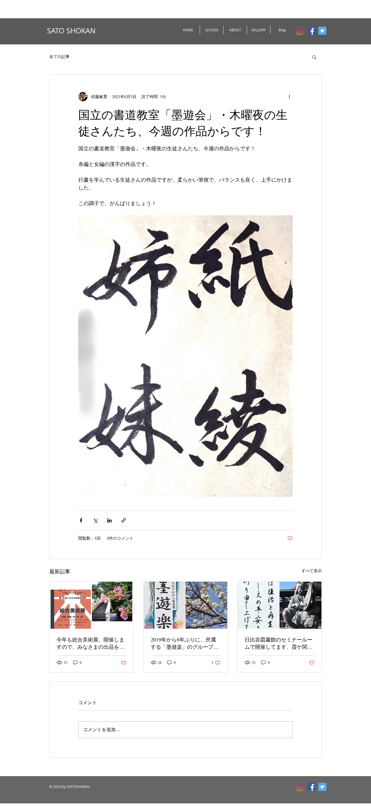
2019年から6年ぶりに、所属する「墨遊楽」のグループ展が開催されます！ (185, 643)
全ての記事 (59, 57)
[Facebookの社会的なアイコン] (311, 31)
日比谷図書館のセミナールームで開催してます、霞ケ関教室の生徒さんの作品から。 (278, 643)
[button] (314, 57)
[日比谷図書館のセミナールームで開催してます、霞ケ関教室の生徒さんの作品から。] (279, 605)
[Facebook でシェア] (81, 520)
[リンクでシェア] (123, 520)
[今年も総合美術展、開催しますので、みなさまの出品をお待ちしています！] (91, 605)
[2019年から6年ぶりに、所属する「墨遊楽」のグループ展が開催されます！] (186, 605)
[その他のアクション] (289, 96)
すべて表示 (311, 571)
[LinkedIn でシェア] (109, 520)
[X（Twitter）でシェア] (95, 520)
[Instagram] (300, 31)
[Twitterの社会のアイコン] (322, 31)
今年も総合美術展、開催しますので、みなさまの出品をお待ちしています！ (90, 643)
